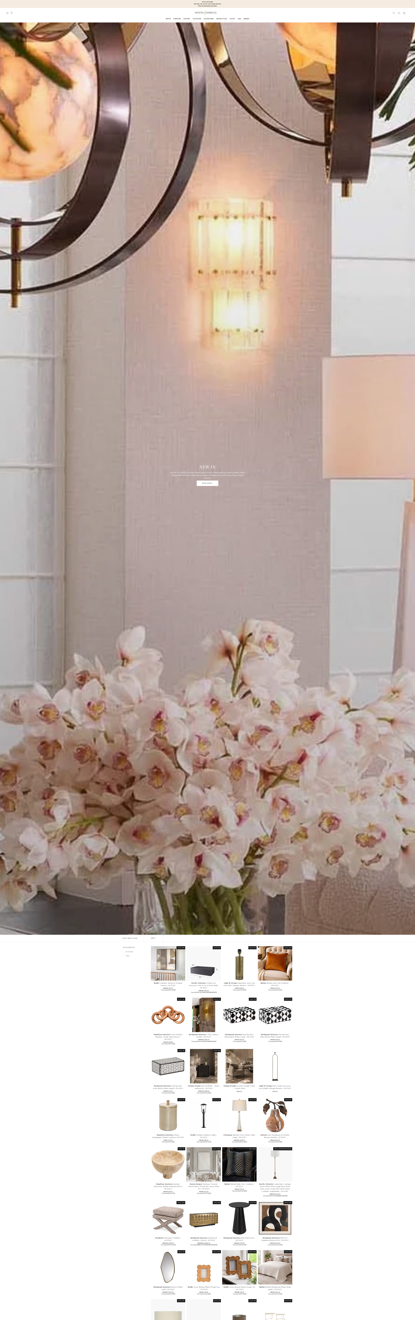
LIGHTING (186, 19)
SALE (239, 19)
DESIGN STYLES (221, 19)
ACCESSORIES (209, 19)
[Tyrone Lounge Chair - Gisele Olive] (239, 1066)
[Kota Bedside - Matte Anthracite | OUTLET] (204, 1066)
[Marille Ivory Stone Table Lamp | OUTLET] (239, 1115)
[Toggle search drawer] (394, 13)
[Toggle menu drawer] (7, 13)
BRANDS (246, 19)
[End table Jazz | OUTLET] (239, 1218)
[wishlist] (11, 13)
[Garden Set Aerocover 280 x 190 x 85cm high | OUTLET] (204, 963)
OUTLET (232, 19)
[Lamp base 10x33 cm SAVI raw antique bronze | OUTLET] (239, 963)
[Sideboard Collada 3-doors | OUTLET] (204, 1218)
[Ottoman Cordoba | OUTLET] (168, 1218)
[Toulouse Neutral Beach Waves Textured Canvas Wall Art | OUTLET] (204, 1164)
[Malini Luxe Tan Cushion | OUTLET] (275, 963)
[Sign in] (399, 13)
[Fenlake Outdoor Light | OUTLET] (204, 1115)
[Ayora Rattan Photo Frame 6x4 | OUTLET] (204, 1267)
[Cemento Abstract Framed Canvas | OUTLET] (168, 963)
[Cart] (404, 13)
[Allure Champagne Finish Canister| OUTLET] (168, 1115)
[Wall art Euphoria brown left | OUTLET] (275, 1218)
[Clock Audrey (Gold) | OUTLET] (204, 1015)
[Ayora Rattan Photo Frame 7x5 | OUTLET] (239, 1267)
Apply (153, 938)
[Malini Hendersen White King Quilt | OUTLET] (275, 1267)
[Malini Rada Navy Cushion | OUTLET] (239, 1164)
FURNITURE (177, 19)
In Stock (129, 952)
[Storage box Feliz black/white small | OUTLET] (168, 1066)
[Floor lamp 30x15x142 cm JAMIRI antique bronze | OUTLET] (275, 1066)
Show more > (207, 483)
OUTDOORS (197, 19)
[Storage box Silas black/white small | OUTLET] (275, 1015)
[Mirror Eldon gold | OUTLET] (168, 1267)
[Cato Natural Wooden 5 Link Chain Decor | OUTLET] (168, 1015)
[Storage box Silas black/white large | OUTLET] (239, 1015)
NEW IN (168, 19)
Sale (128, 956)
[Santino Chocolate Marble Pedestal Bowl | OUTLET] (168, 1164)
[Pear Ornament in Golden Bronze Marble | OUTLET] (275, 1115)
